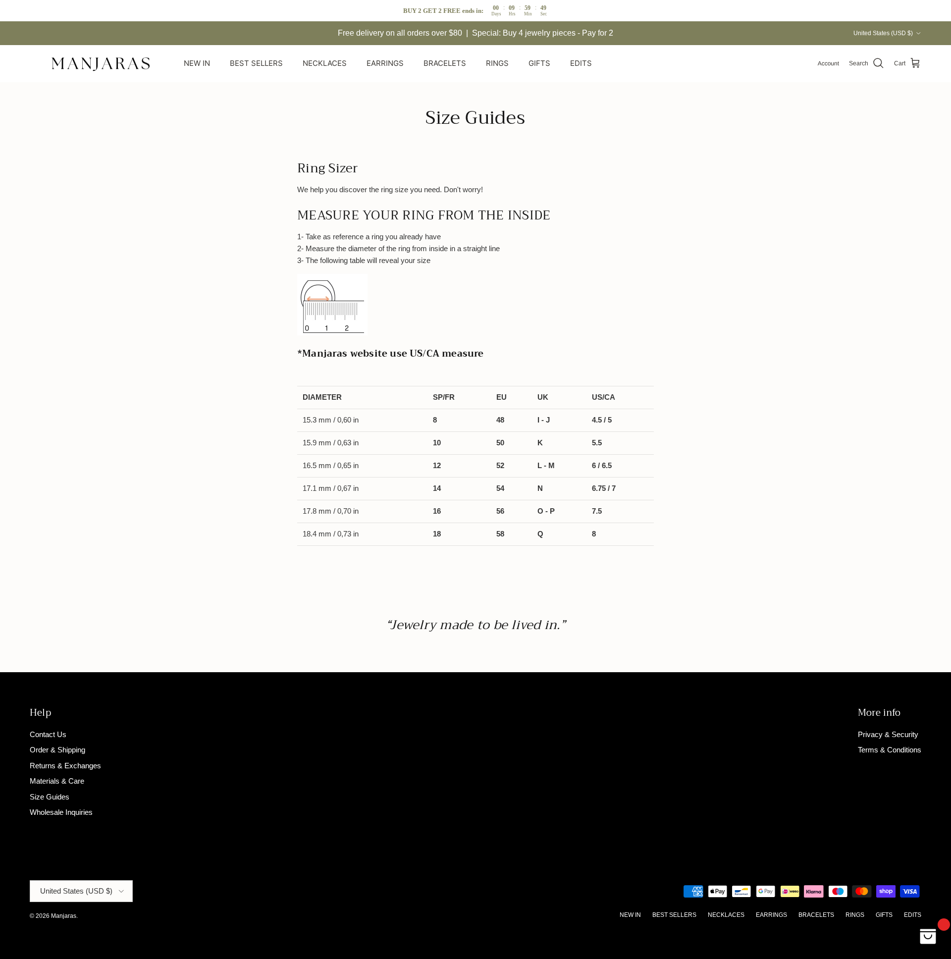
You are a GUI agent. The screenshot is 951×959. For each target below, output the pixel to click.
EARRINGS (385, 63)
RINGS (497, 63)
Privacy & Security (888, 734)
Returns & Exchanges (65, 765)
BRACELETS (444, 63)
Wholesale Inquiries (61, 812)
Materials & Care (57, 781)
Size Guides (49, 797)
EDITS (581, 63)
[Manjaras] (101, 63)
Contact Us (48, 734)
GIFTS (539, 63)
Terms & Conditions (889, 750)
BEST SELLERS (256, 63)
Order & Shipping (57, 750)
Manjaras (63, 915)
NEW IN (197, 63)
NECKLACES (325, 63)
